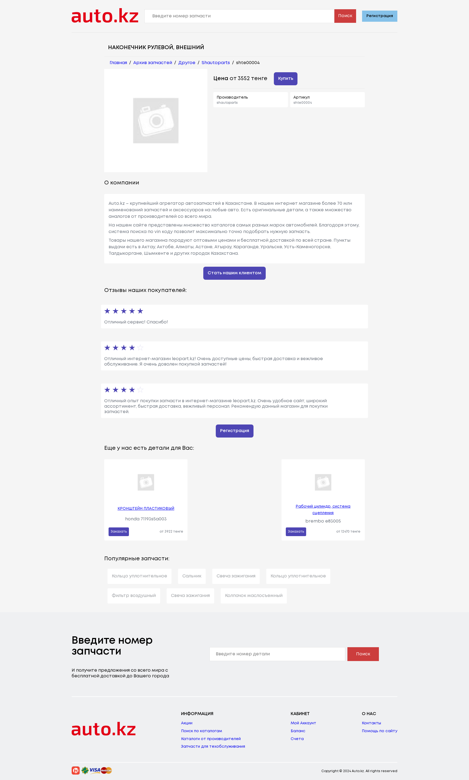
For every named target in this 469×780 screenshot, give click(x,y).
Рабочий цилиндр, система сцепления (323, 510)
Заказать (119, 531)
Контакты (371, 723)
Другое (186, 63)
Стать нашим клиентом (234, 273)
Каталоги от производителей (211, 739)
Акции (186, 723)
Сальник (191, 576)
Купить (285, 79)
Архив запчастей (152, 63)
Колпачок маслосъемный (254, 596)
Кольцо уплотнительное (139, 576)
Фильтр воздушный (134, 596)
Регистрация (379, 16)
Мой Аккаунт (303, 723)
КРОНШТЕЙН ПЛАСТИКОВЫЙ (146, 508)
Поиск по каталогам (201, 731)
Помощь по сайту (379, 731)
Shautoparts (216, 63)
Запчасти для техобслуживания (213, 746)
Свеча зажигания (236, 576)
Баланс (298, 731)
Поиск (345, 16)
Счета (297, 739)
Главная (118, 63)
